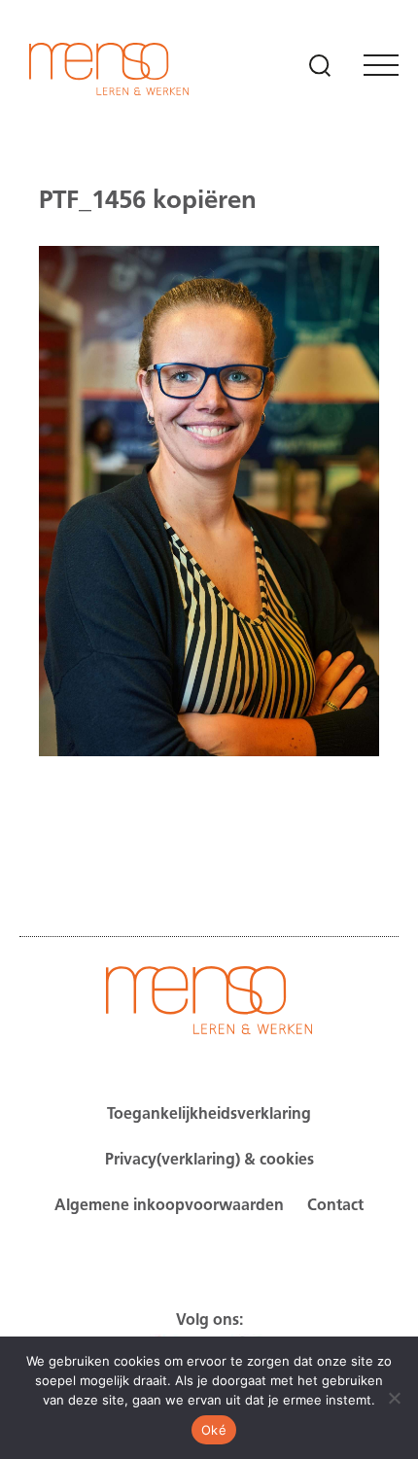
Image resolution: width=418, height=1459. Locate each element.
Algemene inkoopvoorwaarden (169, 1206)
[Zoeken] (320, 65)
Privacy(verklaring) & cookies (209, 1160)
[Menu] (381, 65)
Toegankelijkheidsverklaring (209, 1115)
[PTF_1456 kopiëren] (209, 801)
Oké (213, 1430)
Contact (335, 1206)
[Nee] (393, 1397)
